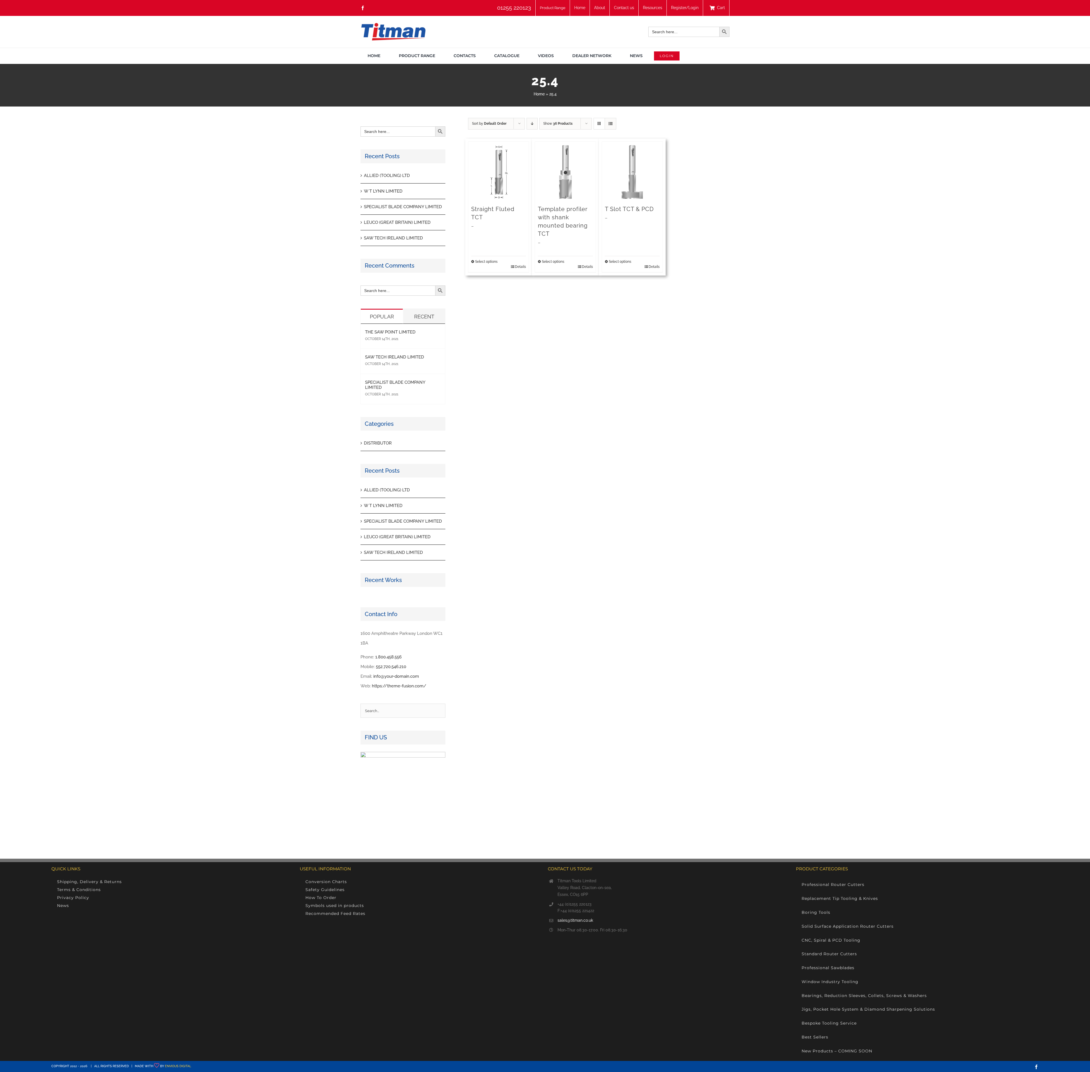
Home (539, 94)
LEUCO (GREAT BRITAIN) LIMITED (397, 222)
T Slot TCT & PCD (629, 209)
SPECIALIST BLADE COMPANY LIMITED (403, 206)
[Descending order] (532, 124)
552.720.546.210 (391, 666)
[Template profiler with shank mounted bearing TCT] (565, 172)
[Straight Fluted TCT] (498, 172)
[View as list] (610, 123)
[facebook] (362, 8)
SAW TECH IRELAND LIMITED (393, 238)
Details (520, 267)
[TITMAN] (392, 25)
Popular (382, 317)
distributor (378, 443)
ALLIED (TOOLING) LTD (387, 175)
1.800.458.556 (388, 657)
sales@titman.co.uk (575, 920)
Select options (486, 262)
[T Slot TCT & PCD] (632, 172)
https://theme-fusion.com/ (399, 686)
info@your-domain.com (396, 676)
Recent (424, 317)
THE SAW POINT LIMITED (390, 332)
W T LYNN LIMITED (383, 191)
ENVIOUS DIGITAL (178, 1066)
